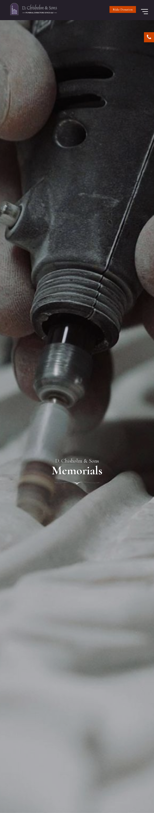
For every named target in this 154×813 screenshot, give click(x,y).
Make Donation (123, 9)
